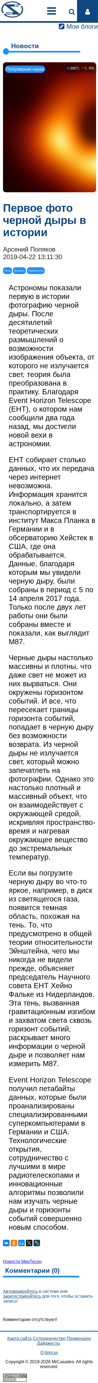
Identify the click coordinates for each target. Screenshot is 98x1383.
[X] (29, 1243)
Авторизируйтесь (20, 1291)
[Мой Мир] (21, 1243)
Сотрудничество (49, 1338)
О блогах (49, 1352)
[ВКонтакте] (6, 1243)
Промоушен (79, 1338)
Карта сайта (19, 1338)
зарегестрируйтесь (22, 1296)
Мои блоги (81, 26)
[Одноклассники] (14, 1243)
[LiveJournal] (36, 1243)
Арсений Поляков (29, 249)
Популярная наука (25, 69)
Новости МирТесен (22, 1261)
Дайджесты (48, 1343)
